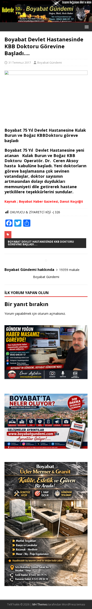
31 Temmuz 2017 (19, 62)
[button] (86, 26)
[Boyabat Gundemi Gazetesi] (46, 20)
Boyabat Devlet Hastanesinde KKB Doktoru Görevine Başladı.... (41, 243)
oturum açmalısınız (51, 313)
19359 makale (69, 270)
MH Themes (39, 604)
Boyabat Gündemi (49, 62)
